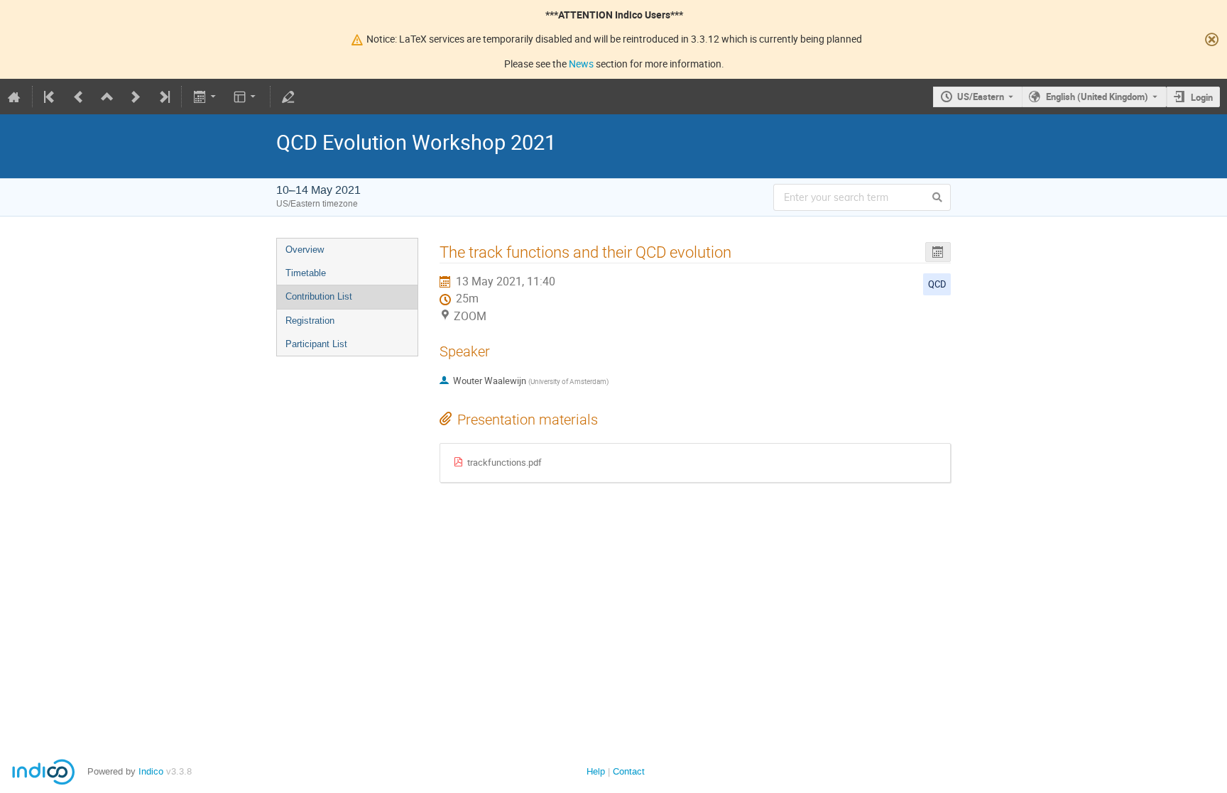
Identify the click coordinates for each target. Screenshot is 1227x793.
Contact (629, 771)
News (581, 63)
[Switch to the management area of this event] (288, 96)
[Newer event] (135, 96)
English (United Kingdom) (1097, 96)
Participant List (316, 344)
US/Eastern (980, 96)
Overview (304, 249)
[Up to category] (107, 96)
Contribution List (318, 296)
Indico (150, 771)
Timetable (305, 273)
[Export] (205, 96)
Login (1202, 97)
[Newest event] (163, 96)
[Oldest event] (50, 96)
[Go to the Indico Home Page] (14, 96)
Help (596, 771)
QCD (937, 284)
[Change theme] (246, 96)
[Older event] (79, 96)
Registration (309, 320)
